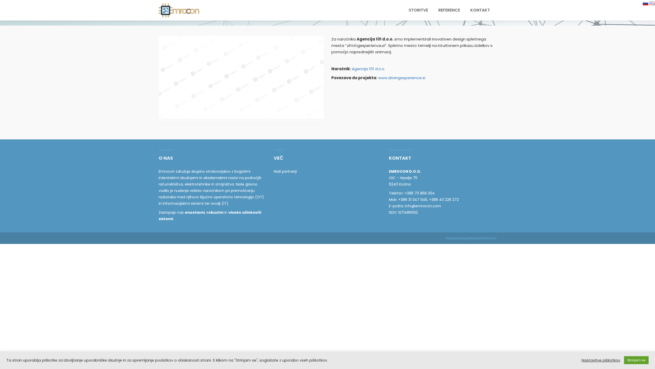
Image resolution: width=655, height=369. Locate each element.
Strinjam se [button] (636, 360)
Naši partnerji (285, 171)
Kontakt (480, 10)
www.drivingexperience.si (401, 77)
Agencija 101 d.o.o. (368, 68)
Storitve (418, 10)
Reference (449, 10)
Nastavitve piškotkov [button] (601, 360)
